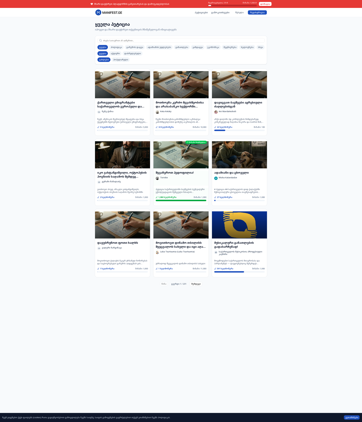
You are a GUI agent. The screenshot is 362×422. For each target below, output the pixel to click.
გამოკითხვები (220, 12)
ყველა (102, 47)
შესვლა (239, 12)
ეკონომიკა (213, 47)
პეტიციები (201, 12)
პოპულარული (120, 59)
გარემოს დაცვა (134, 47)
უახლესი (104, 59)
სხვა (260, 47)
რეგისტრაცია (257, 12)
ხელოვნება (247, 47)
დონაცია (265, 4)
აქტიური (115, 53)
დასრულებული (132, 53)
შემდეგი (196, 283)
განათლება (181, 47)
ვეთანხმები (351, 417)
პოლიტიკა (116, 47)
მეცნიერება (230, 47)
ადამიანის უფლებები (159, 47)
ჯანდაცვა (198, 47)
